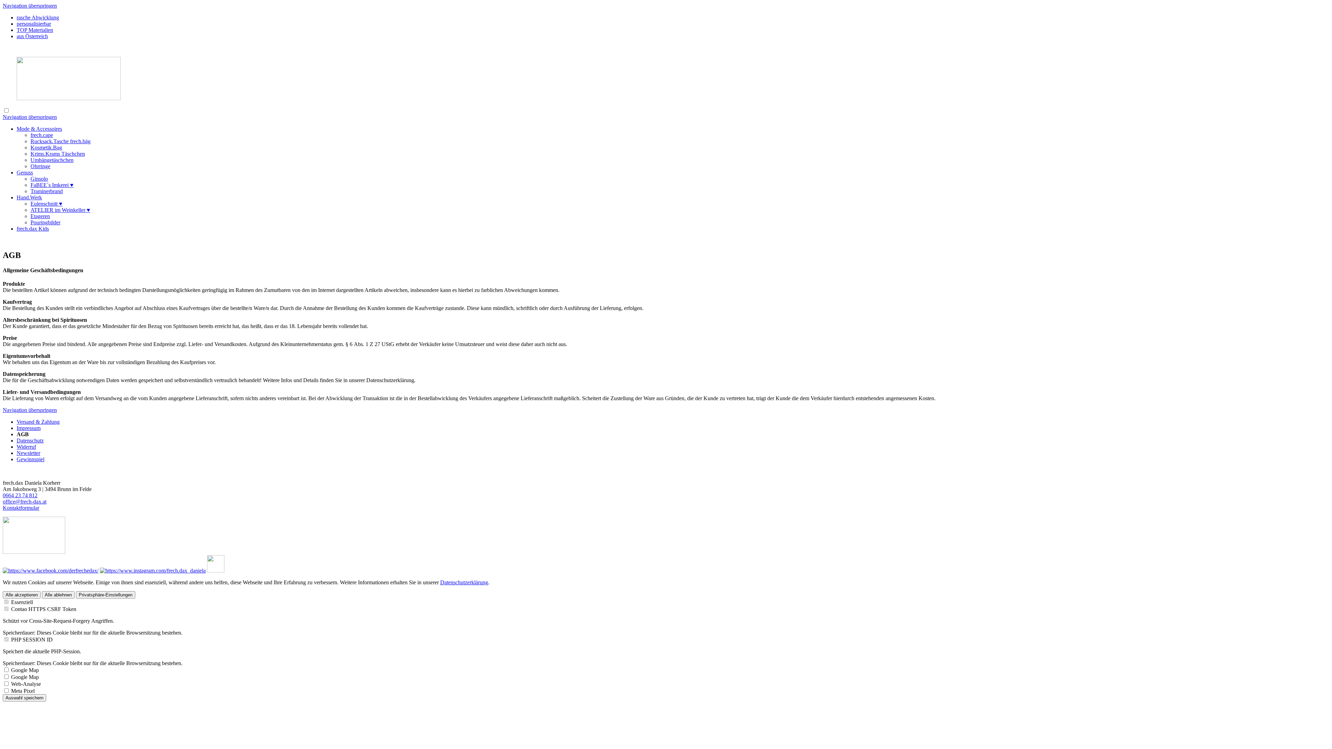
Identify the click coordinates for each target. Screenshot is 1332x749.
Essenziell (22, 602)
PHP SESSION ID (32, 640)
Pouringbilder (45, 222)
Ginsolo (39, 179)
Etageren (40, 216)
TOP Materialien (35, 30)
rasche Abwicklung (38, 17)
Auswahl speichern (24, 697)
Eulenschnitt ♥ (46, 204)
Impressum (29, 428)
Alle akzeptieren (22, 594)
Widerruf (26, 447)
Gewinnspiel (30, 459)
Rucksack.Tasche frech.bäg (61, 141)
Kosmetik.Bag (46, 147)
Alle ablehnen (58, 594)
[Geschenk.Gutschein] (34, 552)
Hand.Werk (29, 197)
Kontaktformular (21, 508)
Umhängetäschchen (52, 160)
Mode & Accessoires (39, 129)
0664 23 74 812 (20, 495)
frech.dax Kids (33, 229)
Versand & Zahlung (38, 422)
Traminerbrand (47, 191)
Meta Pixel (23, 691)
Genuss (25, 172)
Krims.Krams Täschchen (58, 154)
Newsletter (28, 453)
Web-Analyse (26, 684)
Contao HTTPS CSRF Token (43, 609)
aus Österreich (32, 36)
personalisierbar (34, 24)
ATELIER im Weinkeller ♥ (60, 210)
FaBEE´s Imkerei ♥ (52, 185)
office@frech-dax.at (24, 502)
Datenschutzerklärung (464, 582)
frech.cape (42, 135)
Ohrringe (40, 166)
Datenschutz (30, 441)
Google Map (25, 670)
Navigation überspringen (30, 6)
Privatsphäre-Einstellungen (106, 594)
